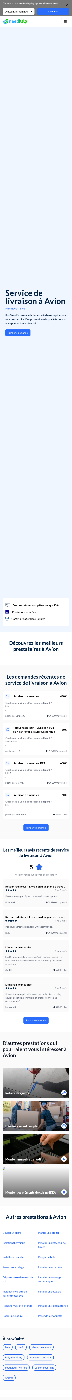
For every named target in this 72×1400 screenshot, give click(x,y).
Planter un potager (48, 1232)
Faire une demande (18, 332)
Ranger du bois (46, 1257)
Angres (9, 1377)
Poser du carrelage (13, 1267)
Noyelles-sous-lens (40, 1357)
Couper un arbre (12, 1232)
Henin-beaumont (41, 1347)
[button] (65, 21)
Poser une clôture (13, 1315)
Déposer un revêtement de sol (18, 1279)
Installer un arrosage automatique (49, 1279)
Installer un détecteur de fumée (52, 1244)
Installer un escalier (14, 1257)
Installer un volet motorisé (53, 1305)
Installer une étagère (49, 1291)
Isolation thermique (14, 1242)
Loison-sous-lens (44, 1367)
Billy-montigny (13, 1357)
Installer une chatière (50, 1267)
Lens (7, 1347)
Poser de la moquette (50, 1315)
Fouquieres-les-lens (16, 1367)
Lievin (21, 1347)
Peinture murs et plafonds (17, 1305)
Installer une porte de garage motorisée (15, 1293)
